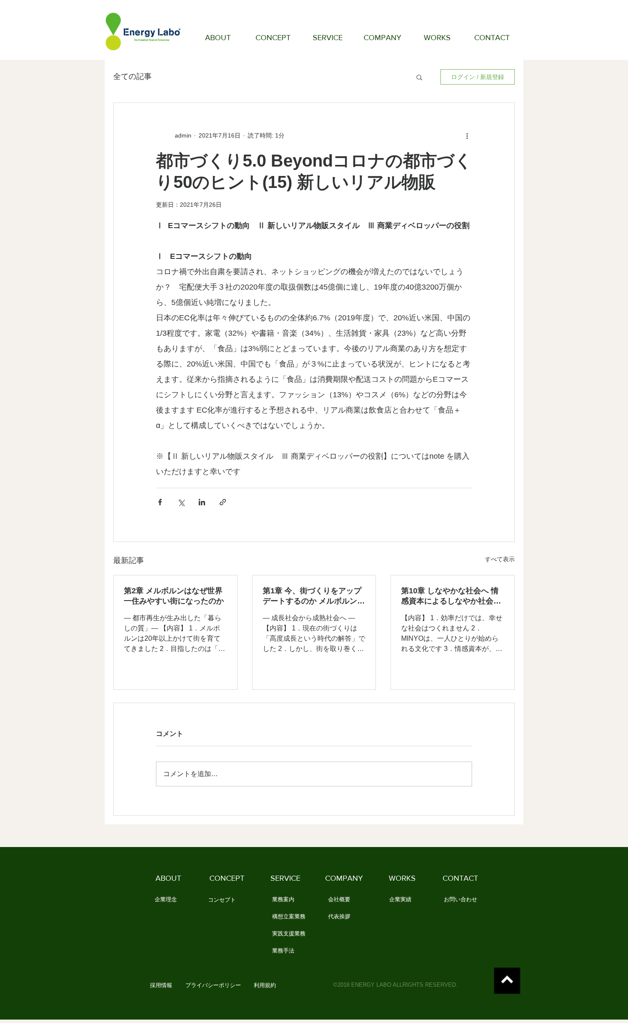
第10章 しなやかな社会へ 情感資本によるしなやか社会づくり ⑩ (451, 596)
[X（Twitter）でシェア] (181, 502)
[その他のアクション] (467, 135)
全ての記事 (132, 76)
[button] (419, 76)
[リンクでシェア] (223, 502)
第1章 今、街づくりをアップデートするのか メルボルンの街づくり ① (314, 596)
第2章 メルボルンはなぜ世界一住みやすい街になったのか (174, 595)
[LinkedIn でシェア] (202, 502)
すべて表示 (500, 559)
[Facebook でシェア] (160, 502)
